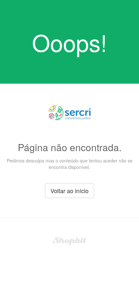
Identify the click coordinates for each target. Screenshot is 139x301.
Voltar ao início (69, 190)
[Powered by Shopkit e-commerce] (70, 240)
